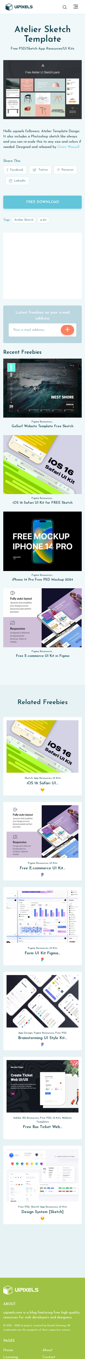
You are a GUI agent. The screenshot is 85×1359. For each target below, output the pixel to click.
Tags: (6, 220)
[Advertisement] (42, 265)
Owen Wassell (68, 147)
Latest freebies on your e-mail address (42, 316)
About (47, 1350)
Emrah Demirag (56, 1325)
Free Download (42, 202)
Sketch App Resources (44, 48)
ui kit (43, 220)
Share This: (12, 161)
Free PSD (18, 48)
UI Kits (68, 48)
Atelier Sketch (23, 220)
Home (8, 1350)
